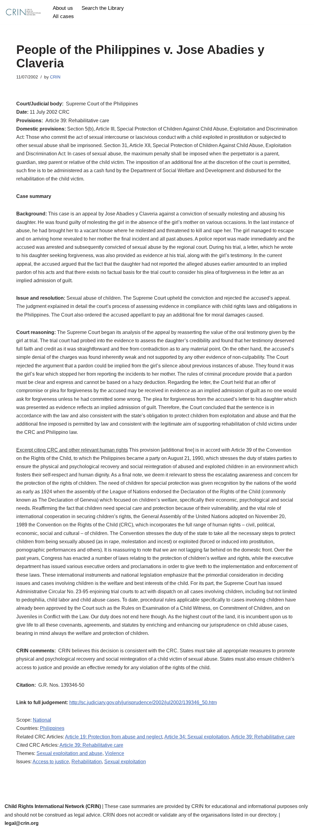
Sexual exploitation (125, 761)
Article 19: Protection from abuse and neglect (113, 736)
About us (63, 8)
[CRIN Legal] (23, 12)
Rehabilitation (86, 761)
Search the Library (103, 8)
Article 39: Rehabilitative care (263, 736)
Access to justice (51, 761)
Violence (114, 753)
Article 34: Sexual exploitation (196, 736)
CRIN (55, 76)
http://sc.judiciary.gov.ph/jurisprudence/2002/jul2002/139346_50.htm (143, 702)
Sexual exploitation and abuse (69, 753)
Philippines (52, 728)
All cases (63, 16)
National (42, 720)
